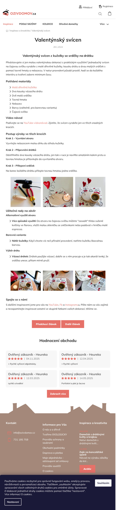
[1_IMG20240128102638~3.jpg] (90, 191)
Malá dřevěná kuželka (24, 87)
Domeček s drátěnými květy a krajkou (91, 435)
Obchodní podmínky (54, 447)
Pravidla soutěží (52, 466)
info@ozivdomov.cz (24, 432)
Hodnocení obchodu (58, 340)
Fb (61, 304)
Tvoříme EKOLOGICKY (55, 434)
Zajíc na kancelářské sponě (91, 453)
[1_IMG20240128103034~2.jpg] (58, 191)
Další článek (72, 324)
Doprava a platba (53, 452)
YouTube (53, 304)
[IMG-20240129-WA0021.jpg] (90, 275)
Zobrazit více (58, 393)
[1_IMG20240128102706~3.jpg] (26, 191)
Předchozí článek (46, 324)
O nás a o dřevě (51, 429)
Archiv (87, 468)
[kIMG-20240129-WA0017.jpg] (58, 275)
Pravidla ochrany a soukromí (53, 441)
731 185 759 (20, 439)
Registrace (108, 6)
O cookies (26, 494)
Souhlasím (103, 482)
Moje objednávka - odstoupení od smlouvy (56, 459)
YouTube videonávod (35, 122)
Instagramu (71, 304)
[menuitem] (8, 24)
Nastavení (13, 501)
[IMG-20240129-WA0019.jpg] (26, 275)
